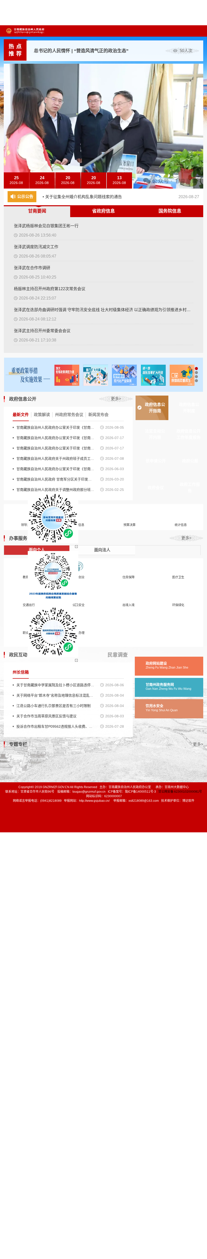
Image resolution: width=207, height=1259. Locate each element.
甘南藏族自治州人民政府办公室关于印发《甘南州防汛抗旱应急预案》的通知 (55, 448)
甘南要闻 (37, 211)
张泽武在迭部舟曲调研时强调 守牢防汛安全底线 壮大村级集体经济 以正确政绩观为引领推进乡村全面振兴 (103, 310)
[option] (118, 50)
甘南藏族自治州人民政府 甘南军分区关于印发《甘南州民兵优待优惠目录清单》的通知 (55, 479)
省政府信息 (103, 211)
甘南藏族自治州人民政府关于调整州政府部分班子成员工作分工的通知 (55, 490)
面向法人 (102, 550)
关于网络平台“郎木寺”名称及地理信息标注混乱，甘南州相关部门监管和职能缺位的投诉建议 (55, 695)
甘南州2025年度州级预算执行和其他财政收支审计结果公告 (98, 199)
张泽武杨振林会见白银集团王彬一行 (46, 226)
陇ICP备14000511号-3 (140, 791)
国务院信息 (170, 211)
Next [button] (198, 183)
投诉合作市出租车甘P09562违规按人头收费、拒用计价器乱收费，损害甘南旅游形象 (55, 726)
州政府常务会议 (69, 415)
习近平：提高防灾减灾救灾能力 (65, 50)
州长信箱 (21, 672)
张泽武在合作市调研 (32, 268)
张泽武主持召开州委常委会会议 (42, 331)
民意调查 (118, 655)
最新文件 (21, 415)
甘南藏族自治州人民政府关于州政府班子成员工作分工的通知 (55, 458)
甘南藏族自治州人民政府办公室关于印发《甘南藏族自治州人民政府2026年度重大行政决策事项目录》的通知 (55, 427)
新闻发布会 (98, 415)
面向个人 (37, 550)
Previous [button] (198, 172)
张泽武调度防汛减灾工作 (36, 247)
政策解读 (42, 415)
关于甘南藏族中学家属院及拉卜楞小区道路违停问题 (55, 685)
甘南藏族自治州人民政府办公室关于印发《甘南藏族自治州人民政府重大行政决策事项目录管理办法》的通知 (55, 469)
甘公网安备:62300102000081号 (180, 791)
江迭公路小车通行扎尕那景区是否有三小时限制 (53, 706)
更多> (116, 399)
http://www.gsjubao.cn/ (94, 801)
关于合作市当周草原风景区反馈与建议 (46, 716)
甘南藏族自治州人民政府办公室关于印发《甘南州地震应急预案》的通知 (55, 438)
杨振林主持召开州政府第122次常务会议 (49, 289)
